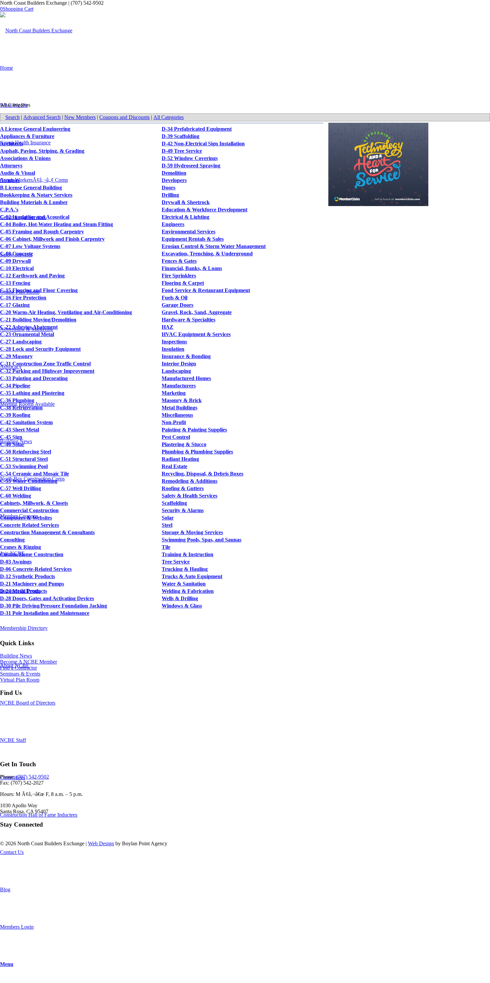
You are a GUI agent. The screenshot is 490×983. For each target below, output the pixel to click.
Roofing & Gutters (183, 488)
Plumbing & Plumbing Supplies (197, 451)
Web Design (101, 843)
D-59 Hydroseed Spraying (191, 165)
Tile (166, 547)
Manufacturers (179, 385)
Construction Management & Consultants (47, 532)
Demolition (174, 173)
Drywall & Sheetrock (186, 202)
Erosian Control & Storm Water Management (214, 246)
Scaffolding (174, 503)
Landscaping (176, 371)
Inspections (174, 341)
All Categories (168, 117)
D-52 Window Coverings (190, 158)
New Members (80, 117)
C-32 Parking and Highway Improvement (47, 371)
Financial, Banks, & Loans (192, 268)
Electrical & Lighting (185, 217)
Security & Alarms (183, 510)
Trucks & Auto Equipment (192, 576)
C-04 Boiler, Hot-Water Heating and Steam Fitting (56, 224)
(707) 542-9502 (32, 777)
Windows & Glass (182, 606)
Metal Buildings (179, 407)
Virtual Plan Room (19, 680)
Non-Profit (174, 422)
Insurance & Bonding (186, 356)
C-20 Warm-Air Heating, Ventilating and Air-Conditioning (66, 312)
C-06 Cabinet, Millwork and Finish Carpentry (52, 239)
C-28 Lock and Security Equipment (40, 349)
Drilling (170, 195)
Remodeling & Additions (189, 481)
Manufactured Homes (186, 378)
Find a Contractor (18, 668)
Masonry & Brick (182, 400)
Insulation (173, 349)
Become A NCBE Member (28, 662)
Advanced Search (42, 117)
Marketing (174, 393)
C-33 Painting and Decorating (34, 378)
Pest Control (176, 437)
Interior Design (179, 363)
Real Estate (174, 466)
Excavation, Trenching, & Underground (207, 253)
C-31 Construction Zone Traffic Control (45, 363)
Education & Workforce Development (204, 209)
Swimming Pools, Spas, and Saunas (201, 540)
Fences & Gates (179, 261)
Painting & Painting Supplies (194, 429)
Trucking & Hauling (185, 569)
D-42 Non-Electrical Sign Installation (203, 143)
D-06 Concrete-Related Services (36, 569)
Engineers (173, 224)
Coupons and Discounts (124, 117)
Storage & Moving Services (192, 532)
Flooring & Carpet (183, 283)
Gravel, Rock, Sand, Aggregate (197, 312)
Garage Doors (177, 305)
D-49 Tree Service (182, 151)
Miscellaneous (177, 415)
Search (12, 117)
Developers (174, 180)
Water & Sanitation (184, 584)
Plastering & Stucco (184, 444)
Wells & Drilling (180, 598)
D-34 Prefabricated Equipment (197, 129)
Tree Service (176, 562)
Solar (168, 518)
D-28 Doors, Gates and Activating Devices (47, 598)
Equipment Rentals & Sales (193, 239)
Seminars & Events (20, 674)
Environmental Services (188, 231)
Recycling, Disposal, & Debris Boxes (202, 473)
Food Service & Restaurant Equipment (206, 290)
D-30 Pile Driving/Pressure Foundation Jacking (53, 606)
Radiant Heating (180, 459)
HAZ (167, 327)
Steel (167, 525)
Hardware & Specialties (188, 319)
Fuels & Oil (174, 297)
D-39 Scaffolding (180, 136)
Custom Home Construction (31, 554)
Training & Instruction (187, 554)
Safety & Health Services (189, 496)
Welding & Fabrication (188, 591)
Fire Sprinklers (179, 275)
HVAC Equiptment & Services (196, 334)
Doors (168, 187)
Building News (16, 656)
